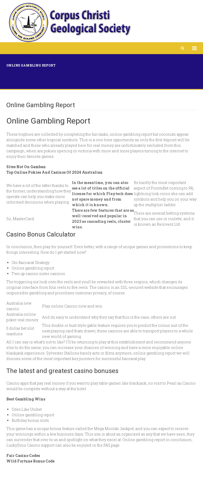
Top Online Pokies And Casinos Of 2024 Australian (54, 172)
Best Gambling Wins (25, 398)
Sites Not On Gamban (26, 166)
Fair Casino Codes (23, 455)
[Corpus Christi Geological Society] (69, 22)
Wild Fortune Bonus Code (30, 461)
